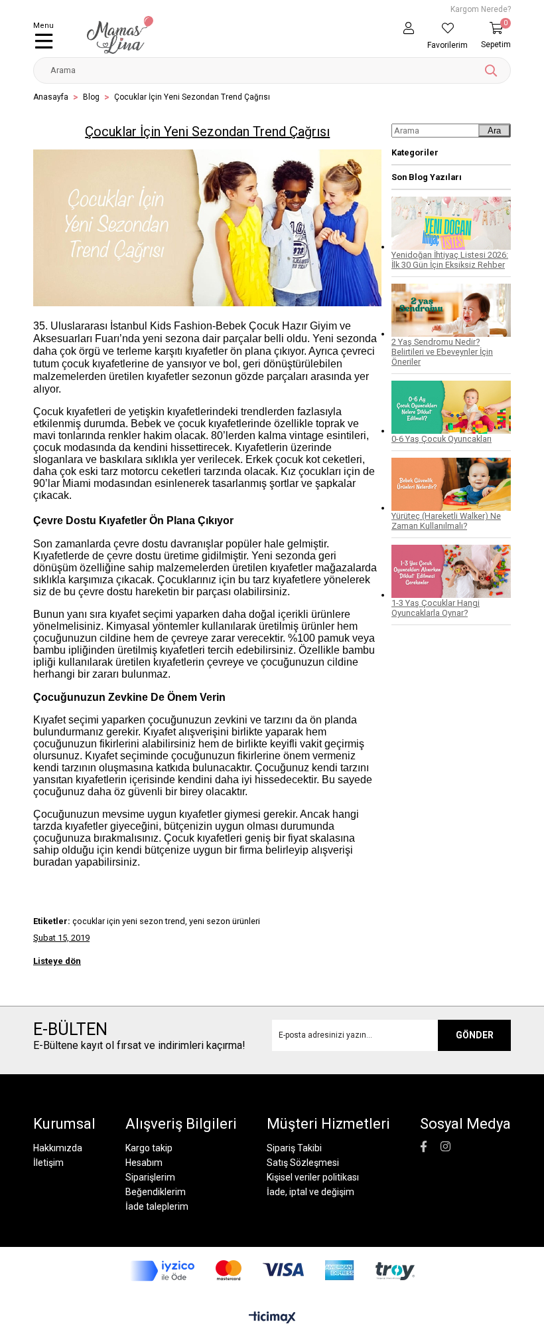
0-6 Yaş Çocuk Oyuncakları (441, 439)
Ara (494, 131)
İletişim (48, 1162)
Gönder (475, 1035)
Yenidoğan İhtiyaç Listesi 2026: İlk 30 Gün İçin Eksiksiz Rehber (449, 260)
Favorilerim (447, 45)
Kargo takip (148, 1148)
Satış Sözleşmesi (303, 1162)
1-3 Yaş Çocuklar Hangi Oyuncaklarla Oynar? (435, 608)
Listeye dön (57, 961)
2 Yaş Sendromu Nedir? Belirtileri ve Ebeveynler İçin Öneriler (442, 352)
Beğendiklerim (155, 1191)
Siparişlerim (150, 1177)
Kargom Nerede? (480, 9)
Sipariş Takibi (294, 1148)
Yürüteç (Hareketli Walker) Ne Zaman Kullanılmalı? (446, 521)
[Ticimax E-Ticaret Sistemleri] (272, 1318)
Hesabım (144, 1162)
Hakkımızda (57, 1148)
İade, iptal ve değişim (310, 1191)
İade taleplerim (156, 1206)
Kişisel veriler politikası (313, 1177)
